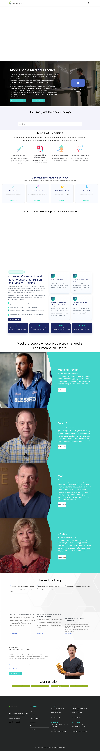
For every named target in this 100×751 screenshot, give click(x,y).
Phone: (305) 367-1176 (56, 712)
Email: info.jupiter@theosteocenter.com (80, 715)
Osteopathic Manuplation (35, 718)
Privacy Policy (62, 747)
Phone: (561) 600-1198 (77, 712)
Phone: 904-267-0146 (76, 729)
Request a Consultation (14, 319)
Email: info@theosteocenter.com (58, 715)
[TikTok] (19, 722)
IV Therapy (32, 729)
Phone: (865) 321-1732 (56, 729)
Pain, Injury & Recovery (20, 155)
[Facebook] (10, 722)
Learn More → (13, 200)
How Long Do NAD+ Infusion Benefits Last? (22, 614)
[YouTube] (17, 722)
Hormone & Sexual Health (80, 155)
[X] (15, 722)
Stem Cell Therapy (33, 714)
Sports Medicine (33, 722)
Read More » (13, 633)
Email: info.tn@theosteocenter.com (58, 731)
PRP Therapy (32, 711)
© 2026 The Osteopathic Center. (42, 747)
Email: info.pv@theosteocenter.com (79, 731)
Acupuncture (32, 725)
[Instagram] (12, 722)
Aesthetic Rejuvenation (60, 155)
